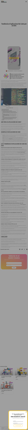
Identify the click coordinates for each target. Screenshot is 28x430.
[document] (14, 215)
